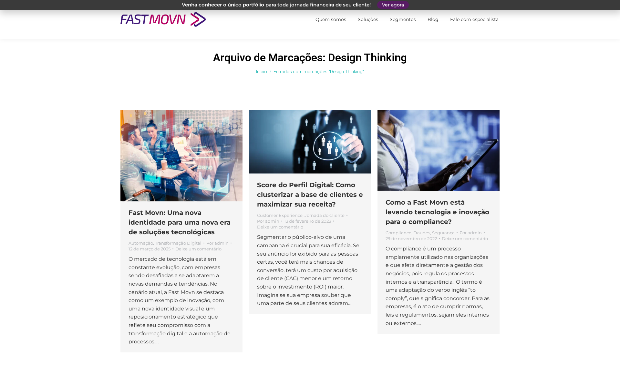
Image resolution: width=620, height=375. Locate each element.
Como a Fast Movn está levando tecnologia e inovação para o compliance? (437, 212)
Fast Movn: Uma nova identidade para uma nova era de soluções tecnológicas (180, 222)
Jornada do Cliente (325, 215)
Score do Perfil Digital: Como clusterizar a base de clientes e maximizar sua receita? (310, 194)
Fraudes (421, 232)
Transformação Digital (178, 243)
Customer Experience (280, 215)
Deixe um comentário (198, 248)
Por (217, 243)
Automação (141, 243)
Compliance (398, 232)
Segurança (443, 232)
